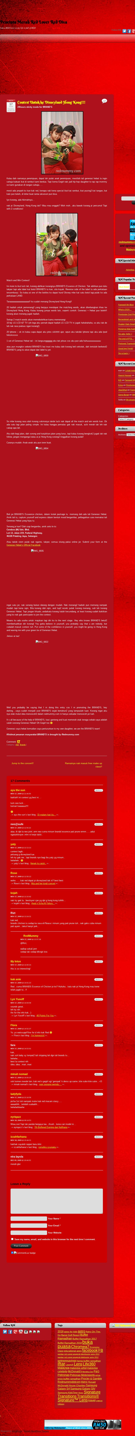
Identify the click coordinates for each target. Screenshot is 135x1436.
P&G (96, 1371)
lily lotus (16, 961)
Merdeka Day (87, 1372)
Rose (14, 873)
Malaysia (63, 1368)
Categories (123, 416)
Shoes (80, 1393)
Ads (17, 745)
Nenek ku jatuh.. (38, 863)
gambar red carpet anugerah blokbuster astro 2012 (78, 1357)
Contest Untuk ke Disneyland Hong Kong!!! (51, 102)
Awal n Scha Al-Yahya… (43, 903)
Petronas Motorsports (82, 1375)
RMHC (84, 1382)
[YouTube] (21, 1331)
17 (18, 741)
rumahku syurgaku (47, 1147)
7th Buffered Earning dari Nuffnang (50, 1127)
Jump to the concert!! (23, 763)
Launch (69, 1364)
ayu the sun (18, 790)
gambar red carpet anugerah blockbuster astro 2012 (78, 1354)
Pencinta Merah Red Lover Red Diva (33, 22)
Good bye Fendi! (125, 348)
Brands (23, 745)
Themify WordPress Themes (36, 1431)
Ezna (120, 385)
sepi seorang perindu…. (50, 1084)
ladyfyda (16, 1094)
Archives (122, 435)
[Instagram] (26, 1331)
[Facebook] (129, 31)
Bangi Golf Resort (70, 1335)
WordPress (17, 1431)
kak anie (16, 979)
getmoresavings (67, 1360)
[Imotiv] (34, 1331)
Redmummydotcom (69, 1381)
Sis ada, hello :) (125, 334)
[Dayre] (38, 1331)
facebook (90, 1350)
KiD (120, 380)
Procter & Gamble (91, 1378)
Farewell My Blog (126, 305)
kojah (14, 893)
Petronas (63, 1375)
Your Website (54, 1232)
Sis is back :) (123, 353)
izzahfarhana (19, 1136)
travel (91, 1400)
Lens (78, 1364)
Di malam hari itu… (47, 814)
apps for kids (70, 1331)
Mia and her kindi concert (43, 883)
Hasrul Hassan (125, 375)
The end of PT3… (126, 339)
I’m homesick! (38, 1035)
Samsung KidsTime (68, 1392)
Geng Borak (123, 395)
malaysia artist (78, 1367)
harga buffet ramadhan (89, 1361)
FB (100, 1350)
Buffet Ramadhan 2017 (85, 1339)
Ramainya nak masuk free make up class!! (83, 765)
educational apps (73, 1351)
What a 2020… (125, 309)
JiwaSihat (122, 390)
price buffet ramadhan (69, 1378)
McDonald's (75, 1371)
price (97, 1375)
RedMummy (30, 935)
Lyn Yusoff (17, 999)
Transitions (67, 1396)
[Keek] (30, 1331)
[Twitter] (124, 31)
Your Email (53, 1225)
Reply (99, 790)
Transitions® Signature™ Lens (78, 1398)
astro (81, 1331)
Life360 (89, 1364)
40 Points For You (45, 1015)
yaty (13, 844)
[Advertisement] (67, 7)
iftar (61, 1363)
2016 (61, 1331)
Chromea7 (80, 1346)
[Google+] (15, 1331)
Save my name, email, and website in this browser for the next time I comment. (54, 1239)
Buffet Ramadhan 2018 (70, 1343)
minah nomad (19, 1074)
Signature (92, 1392)
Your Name (53, 1218)
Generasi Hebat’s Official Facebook (23, 545)
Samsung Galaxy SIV (82, 1388)
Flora (14, 1025)
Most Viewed (124, 287)
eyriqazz (16, 1116)
